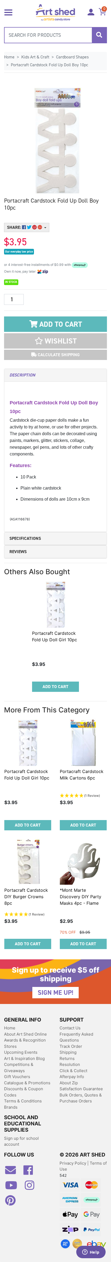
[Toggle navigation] (8, 12)
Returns (67, 1058)
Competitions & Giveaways (18, 1067)
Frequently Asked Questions (76, 1037)
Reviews (18, 551)
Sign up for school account (21, 1141)
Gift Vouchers (17, 1076)
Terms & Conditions (23, 1101)
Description (22, 375)
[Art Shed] (55, 12)
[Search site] (99, 35)
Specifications (25, 538)
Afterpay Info (72, 1076)
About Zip (69, 1082)
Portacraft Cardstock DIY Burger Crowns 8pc (26, 896)
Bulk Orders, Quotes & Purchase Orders (81, 1098)
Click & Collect (73, 1070)
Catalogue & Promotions (27, 1082)
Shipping (68, 1052)
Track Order (71, 1046)
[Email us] (13, 1172)
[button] (55, 341)
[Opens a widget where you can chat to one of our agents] (91, 1252)
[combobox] (55, 35)
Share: (14, 227)
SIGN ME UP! (55, 992)
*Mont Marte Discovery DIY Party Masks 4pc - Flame (80, 896)
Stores (10, 1046)
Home (9, 1027)
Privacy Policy (73, 1163)
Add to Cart (59, 324)
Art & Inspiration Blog (24, 1058)
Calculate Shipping (58, 355)
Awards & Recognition (25, 1040)
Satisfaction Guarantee (81, 1088)
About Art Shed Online (25, 1034)
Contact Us (70, 1027)
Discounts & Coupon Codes (23, 1092)
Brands (11, 1107)
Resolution (70, 1064)
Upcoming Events (20, 1052)
